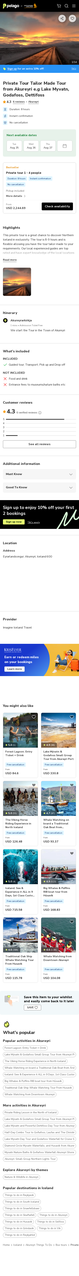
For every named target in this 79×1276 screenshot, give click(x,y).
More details (14, 196)
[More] (40, 413)
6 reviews (19, 101)
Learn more (14, 669)
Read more (10, 260)
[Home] (20, 6)
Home (6, 1245)
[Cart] (59, 6)
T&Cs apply (34, 522)
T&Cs (73, 69)
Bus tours (61, 1245)
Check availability (57, 206)
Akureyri (33, 101)
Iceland (17, 1245)
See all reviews (39, 444)
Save (30, 1007)
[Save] (34, 717)
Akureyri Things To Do (39, 1245)
